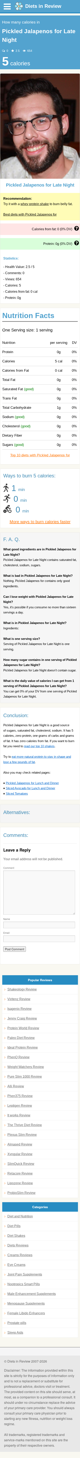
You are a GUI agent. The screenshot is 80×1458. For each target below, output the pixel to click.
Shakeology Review (22, 989)
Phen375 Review (20, 1096)
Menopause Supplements (26, 1303)
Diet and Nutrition (20, 1216)
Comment (8, 867)
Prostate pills (16, 1323)
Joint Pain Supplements (24, 1274)
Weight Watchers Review (25, 1067)
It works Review (18, 1115)
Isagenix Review (19, 1008)
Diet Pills (14, 1226)
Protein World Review (23, 1028)
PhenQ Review (18, 1057)
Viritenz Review (18, 999)
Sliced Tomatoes (17, 793)
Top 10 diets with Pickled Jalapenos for (40, 455)
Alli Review (15, 1086)
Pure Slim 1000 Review (24, 1076)
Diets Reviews (18, 1245)
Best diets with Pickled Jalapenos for (30, 214)
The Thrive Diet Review (24, 1125)
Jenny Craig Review (22, 1018)
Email (6, 932)
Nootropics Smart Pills (23, 1284)
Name (6, 919)
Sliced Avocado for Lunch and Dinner (30, 788)
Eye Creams (16, 1264)
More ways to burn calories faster (40, 521)
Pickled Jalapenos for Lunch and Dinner (32, 783)
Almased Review (19, 1144)
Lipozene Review (20, 1183)
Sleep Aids (15, 1332)
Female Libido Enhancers (26, 1313)
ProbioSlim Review (21, 1193)
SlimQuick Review (20, 1163)
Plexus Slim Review (22, 1134)
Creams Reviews (19, 1255)
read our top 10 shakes (39, 746)
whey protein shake (35, 204)
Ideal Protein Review (22, 1047)
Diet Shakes (16, 1235)
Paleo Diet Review (21, 1038)
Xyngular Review (19, 1154)
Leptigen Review (19, 1105)
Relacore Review (20, 1173)
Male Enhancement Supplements (31, 1294)
